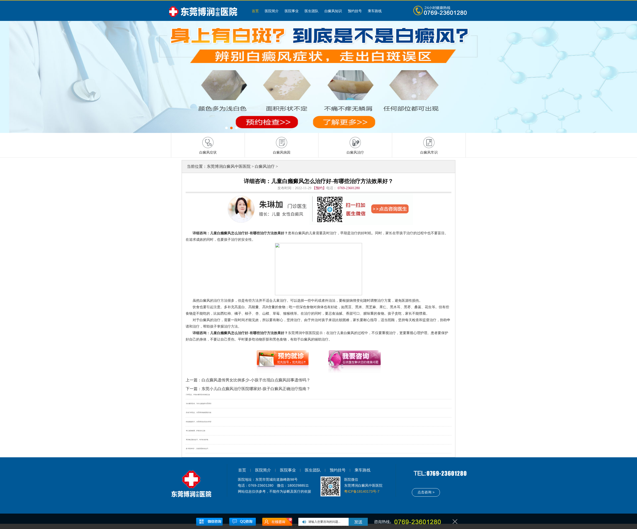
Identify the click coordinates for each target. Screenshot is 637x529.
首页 (255, 11)
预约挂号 (355, 11)
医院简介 (272, 11)
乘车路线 (375, 11)
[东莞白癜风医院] (205, 10)
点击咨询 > (426, 492)
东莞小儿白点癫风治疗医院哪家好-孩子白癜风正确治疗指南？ (256, 389)
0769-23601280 (349, 188)
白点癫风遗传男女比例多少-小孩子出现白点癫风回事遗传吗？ (256, 380)
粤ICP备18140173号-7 (361, 491)
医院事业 (292, 11)
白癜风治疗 (265, 166)
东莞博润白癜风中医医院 (229, 166)
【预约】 (319, 188)
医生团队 (311, 11)
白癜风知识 (333, 11)
